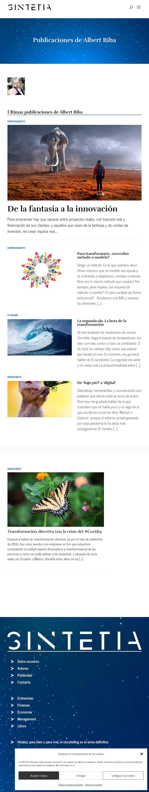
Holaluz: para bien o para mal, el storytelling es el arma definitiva (62, 742)
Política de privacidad (93, 785)
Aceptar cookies (38, 775)
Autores (23, 668)
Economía (12, 315)
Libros (21, 726)
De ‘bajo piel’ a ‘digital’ (96, 382)
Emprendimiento (16, 121)
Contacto (24, 682)
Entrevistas (25, 698)
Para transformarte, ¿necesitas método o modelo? (103, 255)
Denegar (81, 775)
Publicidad (24, 675)
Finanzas (23, 705)
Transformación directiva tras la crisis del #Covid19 (54, 531)
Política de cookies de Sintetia (70, 785)
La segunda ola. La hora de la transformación (101, 323)
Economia (24, 712)
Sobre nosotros (28, 661)
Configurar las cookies (123, 775)
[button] (142, 754)
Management (14, 377)
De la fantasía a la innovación (62, 209)
